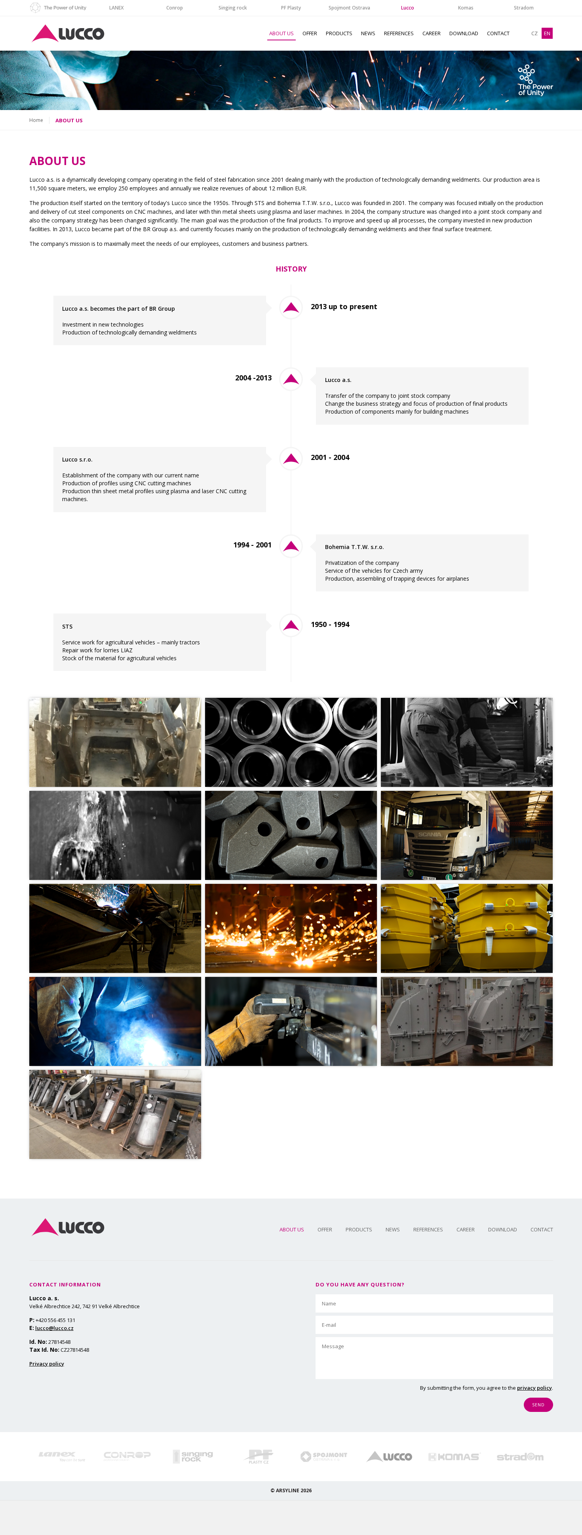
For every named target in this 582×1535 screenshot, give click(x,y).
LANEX (116, 7)
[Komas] (454, 1456)
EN (547, 33)
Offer (309, 33)
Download (463, 33)
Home (36, 120)
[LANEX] (62, 1456)
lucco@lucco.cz (54, 1328)
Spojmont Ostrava (349, 7)
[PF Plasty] (258, 1456)
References (399, 33)
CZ (534, 33)
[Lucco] (389, 1456)
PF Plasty (291, 7)
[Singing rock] (192, 1456)
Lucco (407, 7)
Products (339, 33)
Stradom (524, 7)
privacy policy (534, 1387)
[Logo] (68, 1227)
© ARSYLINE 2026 (291, 1490)
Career (431, 33)
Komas (466, 7)
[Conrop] (127, 1456)
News (368, 33)
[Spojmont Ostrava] (323, 1456)
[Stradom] (520, 1456)
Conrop (174, 7)
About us (281, 33)
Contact (498, 33)
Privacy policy (46, 1363)
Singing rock (233, 7)
